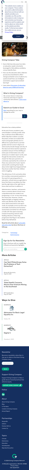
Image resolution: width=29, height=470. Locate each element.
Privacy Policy (14, 465)
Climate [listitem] (4, 438)
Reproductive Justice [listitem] (7, 448)
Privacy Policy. (9, 32)
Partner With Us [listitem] (6, 426)
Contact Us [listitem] (5, 428)
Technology (13, 232)
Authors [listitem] (4, 423)
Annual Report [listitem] (6, 411)
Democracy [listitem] (5, 441)
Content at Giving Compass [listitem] (9, 409)
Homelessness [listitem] (6, 445)
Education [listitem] (5, 443)
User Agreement (14, 467)
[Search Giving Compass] (22, 2)
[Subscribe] (25, 249)
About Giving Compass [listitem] (8, 402)
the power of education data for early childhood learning (14, 86)
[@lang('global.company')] (3, 2)
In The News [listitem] (5, 406)
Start (4, 110)
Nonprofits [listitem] (5, 421)
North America (14, 235)
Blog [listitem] (3, 404)
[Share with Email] (26, 37)
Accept (18, 36)
